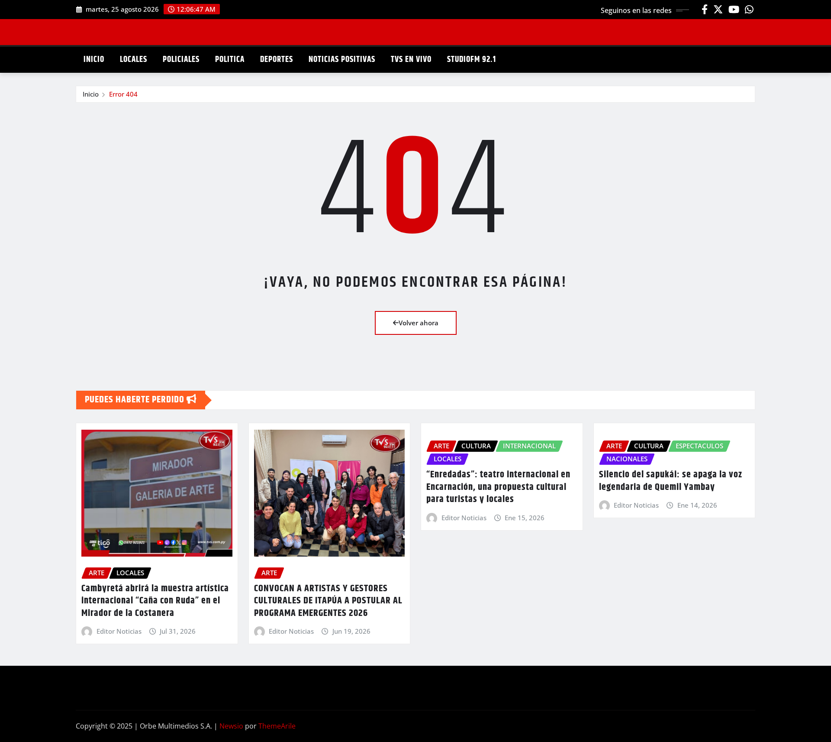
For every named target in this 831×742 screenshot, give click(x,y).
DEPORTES (276, 59)
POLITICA (230, 59)
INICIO (94, 59)
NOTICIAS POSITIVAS (342, 59)
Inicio (91, 94)
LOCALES (133, 59)
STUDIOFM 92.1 (471, 59)
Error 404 (123, 94)
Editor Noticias (119, 631)
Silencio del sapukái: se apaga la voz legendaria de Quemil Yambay (670, 481)
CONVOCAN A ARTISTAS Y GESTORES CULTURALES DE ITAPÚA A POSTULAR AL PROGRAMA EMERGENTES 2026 (328, 601)
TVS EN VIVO (411, 59)
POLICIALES (181, 59)
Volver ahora (418, 322)
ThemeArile (277, 726)
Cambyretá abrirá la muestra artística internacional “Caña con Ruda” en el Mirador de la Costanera (155, 601)
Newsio (231, 726)
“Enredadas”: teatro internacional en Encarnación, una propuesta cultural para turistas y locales (498, 487)
